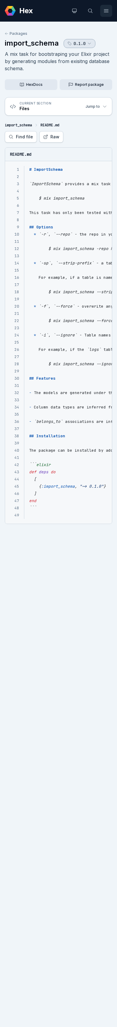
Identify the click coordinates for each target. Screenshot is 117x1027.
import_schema (32, 43)
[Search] (90, 11)
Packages (18, 33)
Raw (54, 136)
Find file (24, 136)
